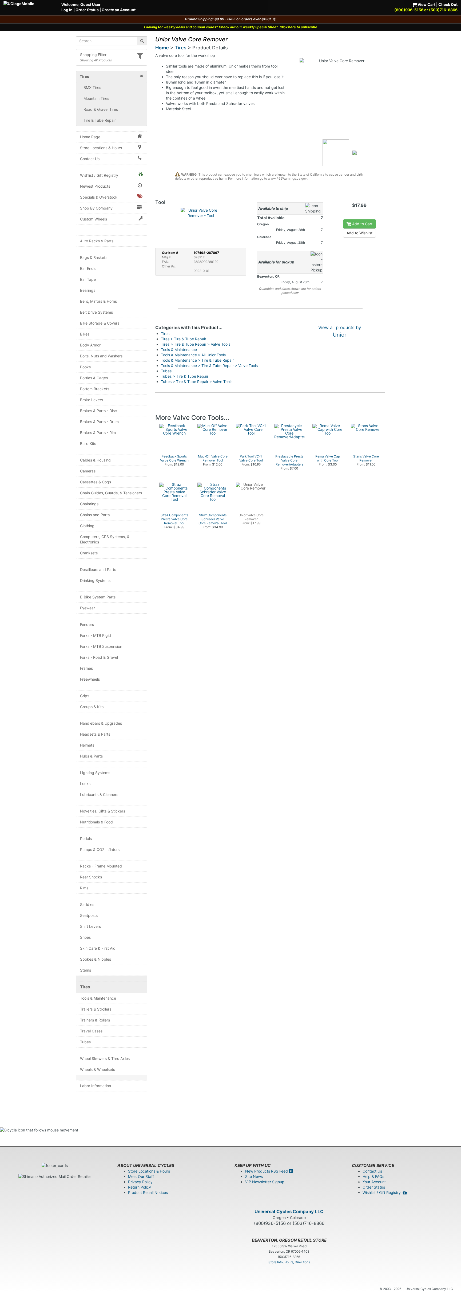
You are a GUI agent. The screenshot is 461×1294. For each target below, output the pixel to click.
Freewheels (90, 679)
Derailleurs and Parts (98, 569)
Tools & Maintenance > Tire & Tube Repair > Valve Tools (209, 365)
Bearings (87, 290)
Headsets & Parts (95, 734)
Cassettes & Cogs (95, 482)
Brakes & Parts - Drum (99, 421)
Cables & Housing (95, 460)
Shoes (85, 937)
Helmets (87, 745)
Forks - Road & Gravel (99, 657)
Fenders (87, 624)
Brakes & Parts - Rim (98, 432)
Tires (85, 986)
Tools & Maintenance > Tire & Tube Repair (197, 360)
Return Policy (139, 1187)
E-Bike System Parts (98, 597)
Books (85, 367)
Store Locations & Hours (101, 147)
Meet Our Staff (141, 1176)
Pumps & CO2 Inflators (100, 849)
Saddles (87, 904)
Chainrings (89, 504)
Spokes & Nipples (95, 959)
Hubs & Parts (91, 756)
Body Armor (90, 345)
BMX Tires (92, 87)
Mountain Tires (96, 98)
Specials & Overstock (98, 197)
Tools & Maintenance (98, 998)
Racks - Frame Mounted (101, 866)
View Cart (426, 4)
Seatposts (89, 915)
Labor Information (95, 1085)
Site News (254, 1176)
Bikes (84, 334)
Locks (85, 783)
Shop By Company (96, 208)
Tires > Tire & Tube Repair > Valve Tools (195, 344)
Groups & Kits (92, 706)
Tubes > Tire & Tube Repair (184, 376)
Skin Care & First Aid (98, 948)
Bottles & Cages (94, 378)
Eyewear (87, 608)
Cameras (88, 471)
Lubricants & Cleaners (99, 794)
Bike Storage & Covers (99, 323)
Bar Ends (88, 268)
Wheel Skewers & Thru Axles (105, 1058)
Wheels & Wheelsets (97, 1069)
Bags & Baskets (93, 257)
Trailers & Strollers (95, 1009)
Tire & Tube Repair (100, 120)
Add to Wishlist (359, 233)
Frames (86, 668)
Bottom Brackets (94, 388)
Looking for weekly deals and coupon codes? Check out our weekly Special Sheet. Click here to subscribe (230, 27)
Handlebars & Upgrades (101, 723)
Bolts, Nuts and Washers (101, 356)
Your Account (374, 1181)
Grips (84, 695)
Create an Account (119, 9)
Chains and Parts (95, 514)
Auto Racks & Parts (96, 241)
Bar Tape (88, 279)
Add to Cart (361, 224)
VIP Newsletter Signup (264, 1181)
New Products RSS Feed (267, 1171)
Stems (85, 970)
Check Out (448, 4)
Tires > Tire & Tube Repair (183, 339)
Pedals (86, 838)
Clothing (87, 525)
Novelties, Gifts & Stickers (102, 811)
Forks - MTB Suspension (101, 646)
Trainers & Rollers (95, 1020)
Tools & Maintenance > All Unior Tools (193, 355)
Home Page (90, 137)
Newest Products (95, 186)
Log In (67, 9)
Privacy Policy (140, 1181)
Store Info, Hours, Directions (289, 1262)
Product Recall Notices (148, 1192)
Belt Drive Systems (96, 312)
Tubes (85, 1042)
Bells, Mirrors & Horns (98, 301)
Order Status (87, 9)
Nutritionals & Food (96, 822)
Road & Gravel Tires (101, 109)
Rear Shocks (91, 877)
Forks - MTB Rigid (95, 635)
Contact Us (90, 158)
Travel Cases (91, 1031)
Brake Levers (91, 399)
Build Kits (88, 443)
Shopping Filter (93, 54)
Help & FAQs (373, 1176)
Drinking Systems (95, 580)
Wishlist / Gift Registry (99, 175)
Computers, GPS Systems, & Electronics (104, 539)
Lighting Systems (95, 772)
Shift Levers (90, 926)
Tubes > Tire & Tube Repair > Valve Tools (196, 381)
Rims (84, 888)
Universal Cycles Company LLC (289, 1211)
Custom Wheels (93, 219)
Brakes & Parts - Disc (98, 410)
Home (162, 47)
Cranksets (89, 553)
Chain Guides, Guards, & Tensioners (111, 493)
